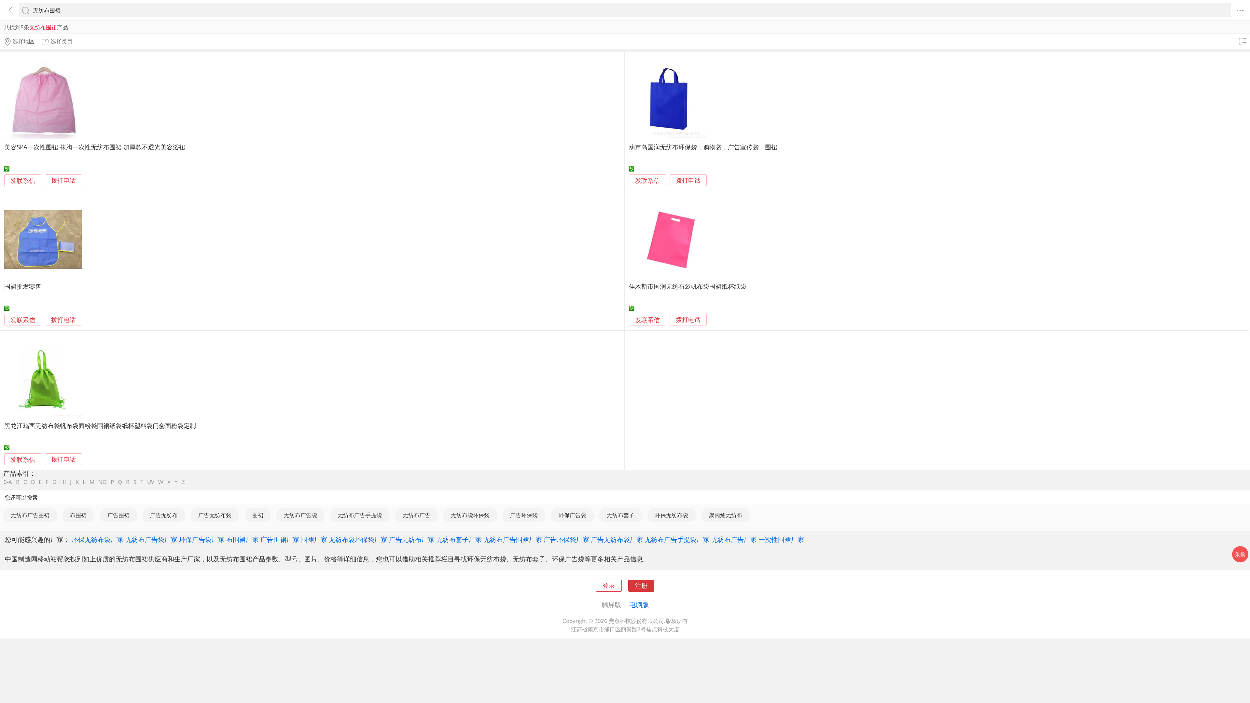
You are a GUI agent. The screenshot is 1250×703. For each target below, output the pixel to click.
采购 (1240, 554)
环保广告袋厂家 (202, 539)
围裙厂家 (314, 539)
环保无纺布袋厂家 (98, 539)
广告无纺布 (164, 515)
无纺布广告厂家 (734, 539)
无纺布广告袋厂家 (151, 539)
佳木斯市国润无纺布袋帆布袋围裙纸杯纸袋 (687, 286)
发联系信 (22, 180)
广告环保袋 (524, 515)
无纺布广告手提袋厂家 (677, 539)
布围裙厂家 (242, 539)
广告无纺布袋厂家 (617, 539)
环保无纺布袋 (671, 515)
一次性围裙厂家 (781, 539)
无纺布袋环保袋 (470, 515)
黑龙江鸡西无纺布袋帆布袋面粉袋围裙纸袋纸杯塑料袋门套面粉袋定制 (100, 425)
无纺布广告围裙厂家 (512, 539)
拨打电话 (63, 180)
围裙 (257, 515)
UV (150, 482)
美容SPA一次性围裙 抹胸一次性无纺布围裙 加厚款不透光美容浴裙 (94, 147)
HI (63, 482)
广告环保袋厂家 (566, 539)
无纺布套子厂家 (459, 539)
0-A (8, 482)
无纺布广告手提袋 (360, 515)
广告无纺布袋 (214, 515)
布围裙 (78, 515)
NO (102, 482)
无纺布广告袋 (300, 515)
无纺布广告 (416, 515)
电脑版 (639, 604)
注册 (641, 585)
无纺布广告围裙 (30, 515)
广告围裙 (118, 515)
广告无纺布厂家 (412, 539)
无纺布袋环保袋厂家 (358, 539)
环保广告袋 (572, 515)
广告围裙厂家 (279, 539)
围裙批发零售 (22, 286)
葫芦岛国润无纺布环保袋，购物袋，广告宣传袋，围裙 (703, 147)
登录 (609, 585)
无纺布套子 (620, 515)
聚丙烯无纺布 (725, 515)
